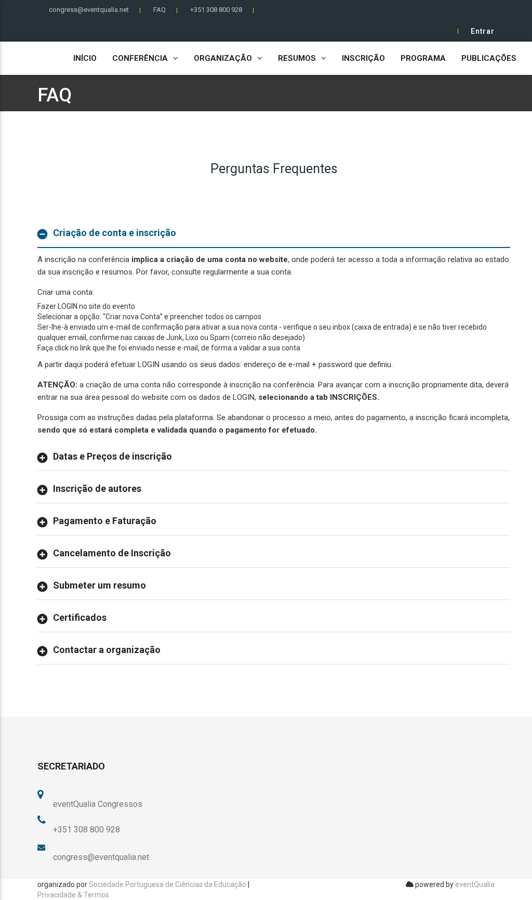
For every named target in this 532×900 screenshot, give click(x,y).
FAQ (159, 10)
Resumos (297, 58)
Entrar (483, 31)
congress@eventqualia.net (89, 10)
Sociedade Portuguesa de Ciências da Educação (167, 884)
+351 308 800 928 (216, 10)
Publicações (488, 58)
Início (85, 58)
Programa (423, 58)
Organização (223, 58)
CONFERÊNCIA (140, 58)
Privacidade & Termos (73, 895)
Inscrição (363, 58)
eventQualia (475, 884)
